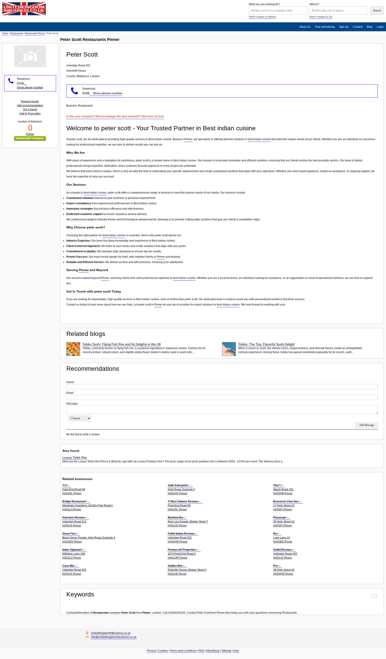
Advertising (212, 650)
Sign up (343, 26)
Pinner (188, 139)
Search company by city (321, 17)
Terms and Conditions (183, 650)
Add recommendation (30, 105)
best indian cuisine (259, 139)
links (236, 650)
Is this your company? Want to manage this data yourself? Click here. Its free (115, 116)
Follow (30, 134)
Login (380, 26)
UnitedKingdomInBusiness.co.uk (110, 633)
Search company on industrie (262, 17)
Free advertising (325, 26)
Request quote (30, 101)
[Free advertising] (24, 8)
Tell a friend (30, 109)
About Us (304, 26)
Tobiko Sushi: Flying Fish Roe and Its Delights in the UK (121, 344)
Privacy (151, 650)
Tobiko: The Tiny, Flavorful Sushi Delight (266, 344)
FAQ (201, 650)
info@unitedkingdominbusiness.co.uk (113, 637)
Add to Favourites (30, 113)
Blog (369, 26)
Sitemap (226, 650)
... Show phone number (105, 93)
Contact (357, 26)
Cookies (163, 650)
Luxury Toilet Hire (74, 457)
